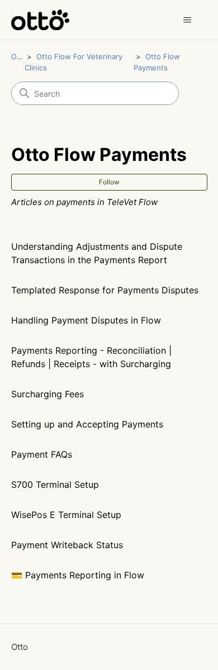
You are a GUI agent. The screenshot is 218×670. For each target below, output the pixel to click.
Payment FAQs (41, 454)
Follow (109, 182)
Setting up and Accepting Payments (87, 424)
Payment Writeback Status (67, 544)
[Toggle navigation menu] (187, 20)
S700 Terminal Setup (55, 484)
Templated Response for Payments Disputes (104, 290)
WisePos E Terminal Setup (66, 514)
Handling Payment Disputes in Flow (86, 320)
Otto (19, 56)
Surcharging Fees (47, 394)
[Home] (40, 19)
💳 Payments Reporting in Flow (77, 575)
